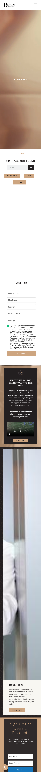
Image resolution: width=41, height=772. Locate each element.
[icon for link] (35, 5)
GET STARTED (17, 710)
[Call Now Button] (5, 767)
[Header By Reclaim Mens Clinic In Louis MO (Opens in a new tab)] (12, 5)
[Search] (31, 167)
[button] (21, 337)
